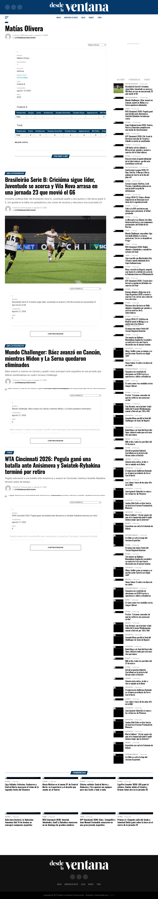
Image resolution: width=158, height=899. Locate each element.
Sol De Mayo (22, 77)
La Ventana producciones (25, 38)
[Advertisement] (133, 60)
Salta (83, 17)
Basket (91, 17)
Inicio (58, 17)
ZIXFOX (112, 895)
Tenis (100, 17)
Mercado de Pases (71, 17)
